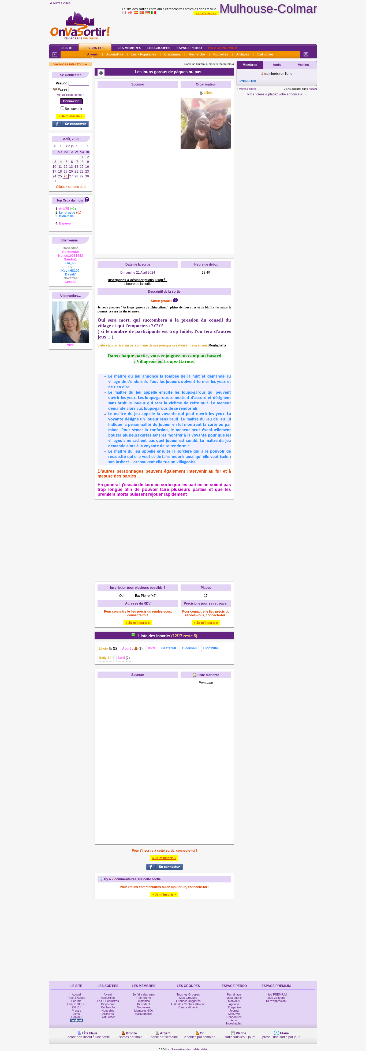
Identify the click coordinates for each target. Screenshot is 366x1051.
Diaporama (172, 54)
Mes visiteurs (276, 997)
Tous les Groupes (188, 994)
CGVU (76, 1007)
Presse (76, 1010)
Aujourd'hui (114, 54)
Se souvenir (73, 109)
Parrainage (234, 994)
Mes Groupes (188, 997)
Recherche (197, 54)
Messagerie (234, 997)
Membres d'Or (143, 1010)
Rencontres (234, 1017)
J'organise (234, 1007)
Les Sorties (94, 48)
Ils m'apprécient (276, 1000)
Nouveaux (143, 1007)
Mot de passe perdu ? (70, 94)
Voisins (303, 65)
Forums (76, 1000)
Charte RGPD (76, 1004)
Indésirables (234, 1023)
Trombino (143, 1000)
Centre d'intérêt (188, 1007)
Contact (76, 1017)
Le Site (66, 48)
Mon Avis (234, 1013)
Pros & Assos (76, 997)
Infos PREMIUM (276, 994)
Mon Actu (234, 1000)
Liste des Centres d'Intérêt (188, 1004)
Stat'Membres (143, 1013)
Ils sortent (143, 1004)
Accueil (76, 994)
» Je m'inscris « (206, 13)
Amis (277, 65)
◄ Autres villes (59, 3)
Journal (234, 1010)
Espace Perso (189, 48)
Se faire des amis (143, 994)
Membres (250, 65)
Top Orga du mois (70, 200)
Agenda (234, 1004)
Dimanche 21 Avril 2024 (137, 272)
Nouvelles (220, 54)
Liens (76, 1013)
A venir (92, 54)
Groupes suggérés (188, 1000)
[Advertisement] (219, 28)
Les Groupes (158, 48)
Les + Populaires (143, 54)
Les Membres (129, 48)
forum (313, 88)
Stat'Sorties (265, 54)
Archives (242, 54)
